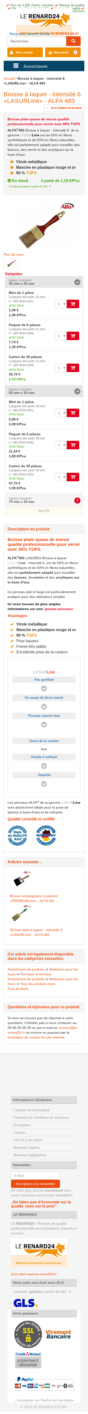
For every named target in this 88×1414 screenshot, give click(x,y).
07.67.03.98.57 (67, 34)
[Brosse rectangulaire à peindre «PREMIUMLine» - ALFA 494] (20, 879)
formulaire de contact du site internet (36, 1037)
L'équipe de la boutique (31, 1110)
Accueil (9, 78)
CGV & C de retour (28, 1140)
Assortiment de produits (26, 969)
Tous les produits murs (37, 984)
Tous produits (18, 989)
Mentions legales (26, 1147)
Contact (19, 1132)
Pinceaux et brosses (36, 974)
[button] (44, 282)
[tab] (44, 282)
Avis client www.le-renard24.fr (34, 1274)
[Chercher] (73, 41)
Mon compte (24, 52)
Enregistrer (22, 1125)
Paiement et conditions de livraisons (41, 1117)
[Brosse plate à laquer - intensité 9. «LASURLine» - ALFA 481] (20, 912)
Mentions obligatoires (29, 1155)
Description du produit (66, 108)
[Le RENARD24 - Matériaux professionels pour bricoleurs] (44, 22)
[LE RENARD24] (39, 1252)
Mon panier (61, 52)
